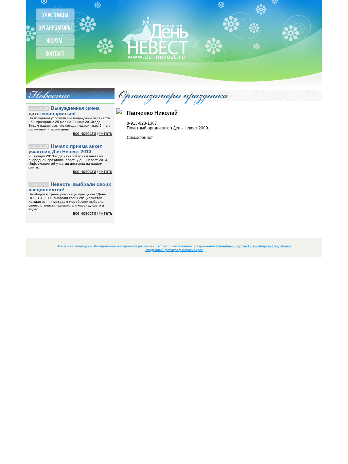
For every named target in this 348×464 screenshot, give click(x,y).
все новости (84, 133)
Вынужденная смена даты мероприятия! (64, 110)
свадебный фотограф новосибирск (174, 250)
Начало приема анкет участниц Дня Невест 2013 (65, 148)
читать (105, 133)
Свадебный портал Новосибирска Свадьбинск (253, 246)
